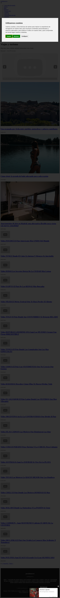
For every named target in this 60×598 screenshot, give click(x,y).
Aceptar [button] (9, 36)
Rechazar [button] (16, 36)
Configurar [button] (25, 36)
